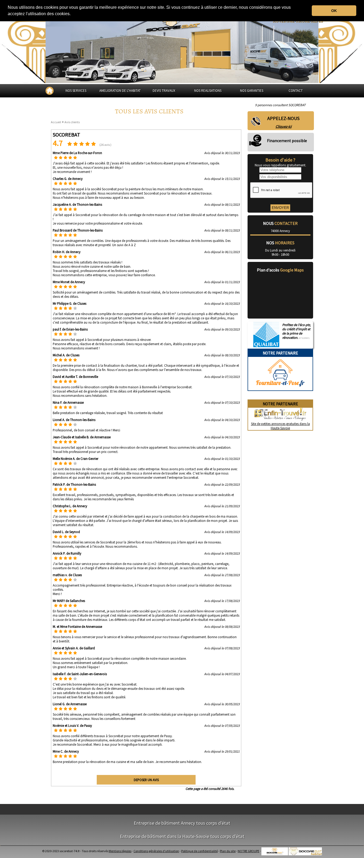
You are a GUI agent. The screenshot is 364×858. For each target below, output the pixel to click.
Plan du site (228, 851)
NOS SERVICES (76, 90)
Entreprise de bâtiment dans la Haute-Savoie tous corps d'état (182, 836)
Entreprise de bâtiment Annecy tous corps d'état (182, 823)
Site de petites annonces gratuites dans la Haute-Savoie (280, 426)
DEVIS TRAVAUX (164, 90)
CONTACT (296, 90)
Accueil (56, 122)
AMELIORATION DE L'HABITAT (120, 90)
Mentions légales (120, 851)
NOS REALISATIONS (207, 90)
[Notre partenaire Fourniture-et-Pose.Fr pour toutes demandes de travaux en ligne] (280, 388)
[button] (72, 14)
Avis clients (72, 122)
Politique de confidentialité (199, 851)
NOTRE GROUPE (248, 851)
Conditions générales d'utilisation (156, 851)
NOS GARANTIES (251, 90)
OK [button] (334, 11)
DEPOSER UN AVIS (146, 780)
